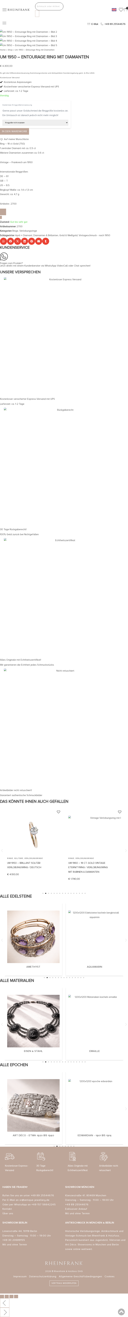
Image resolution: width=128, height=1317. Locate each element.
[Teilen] (11, 1296)
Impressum (20, 1276)
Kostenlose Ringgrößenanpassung (17, 105)
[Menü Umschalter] (4, 23)
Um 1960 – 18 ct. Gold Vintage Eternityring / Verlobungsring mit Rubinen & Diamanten (88, 867)
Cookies (110, 1276)
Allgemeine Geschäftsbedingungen (80, 1276)
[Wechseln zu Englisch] (114, 9)
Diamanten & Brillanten (45, 235)
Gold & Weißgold (68, 235)
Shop (10, 49)
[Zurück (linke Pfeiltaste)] (4, 1303)
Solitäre (18, 858)
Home (3, 49)
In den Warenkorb (14, 131)
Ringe (15, 230)
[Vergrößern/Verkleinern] (2, 1296)
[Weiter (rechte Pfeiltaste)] (4, 1312)
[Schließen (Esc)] (16, 1296)
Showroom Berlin (14, 1222)
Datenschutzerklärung (42, 1276)
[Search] (37, 13)
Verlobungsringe (28, 230)
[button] (14, 139)
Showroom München (79, 1187)
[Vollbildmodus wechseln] (7, 1296)
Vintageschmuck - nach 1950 (94, 235)
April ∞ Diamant (23, 235)
